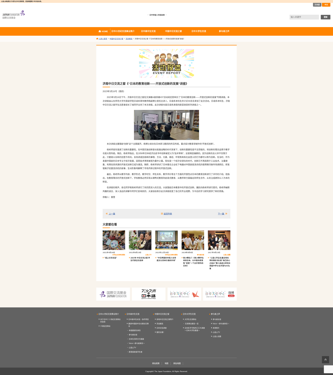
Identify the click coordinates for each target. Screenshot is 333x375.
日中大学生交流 (198, 31)
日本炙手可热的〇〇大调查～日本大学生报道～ (195, 329)
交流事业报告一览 (191, 324)
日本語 (317, 5)
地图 (166, 363)
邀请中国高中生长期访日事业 (138, 325)
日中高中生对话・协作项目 (138, 319)
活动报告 (159, 324)
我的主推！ (160, 332)
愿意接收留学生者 (135, 352)
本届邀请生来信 (135, 330)
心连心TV (132, 348)
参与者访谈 (133, 335)
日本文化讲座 (161, 328)
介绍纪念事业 (105, 326)
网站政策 (155, 363)
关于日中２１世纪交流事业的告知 (110, 320)
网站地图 (177, 363)
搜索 (325, 17)
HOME (105, 31)
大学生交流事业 (190, 319)
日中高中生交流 (148, 31)
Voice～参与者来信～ (137, 343)
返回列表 (168, 214)
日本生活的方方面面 (136, 339)
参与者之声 (224, 31)
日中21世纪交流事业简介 (123, 31)
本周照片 (216, 328)
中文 (326, 5)
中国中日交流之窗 (173, 31)
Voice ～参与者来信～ (221, 324)
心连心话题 (217, 336)
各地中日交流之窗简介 (164, 319)
